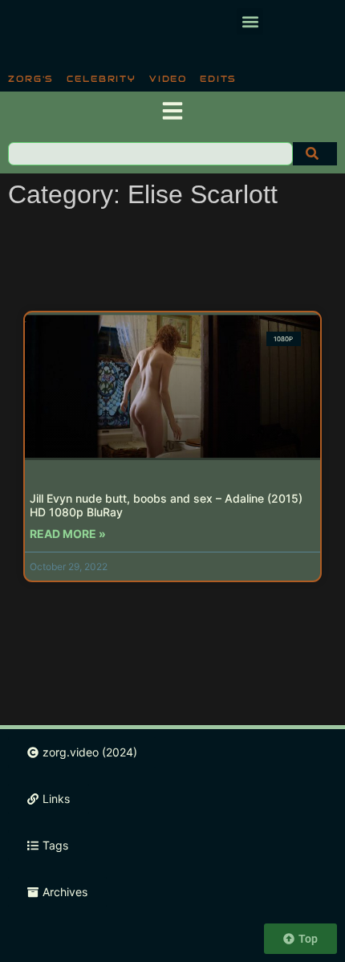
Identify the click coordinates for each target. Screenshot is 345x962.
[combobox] (150, 153)
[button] (250, 21)
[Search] (315, 153)
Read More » (68, 533)
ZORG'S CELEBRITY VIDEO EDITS (122, 78)
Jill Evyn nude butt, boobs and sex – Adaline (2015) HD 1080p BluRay (166, 505)
